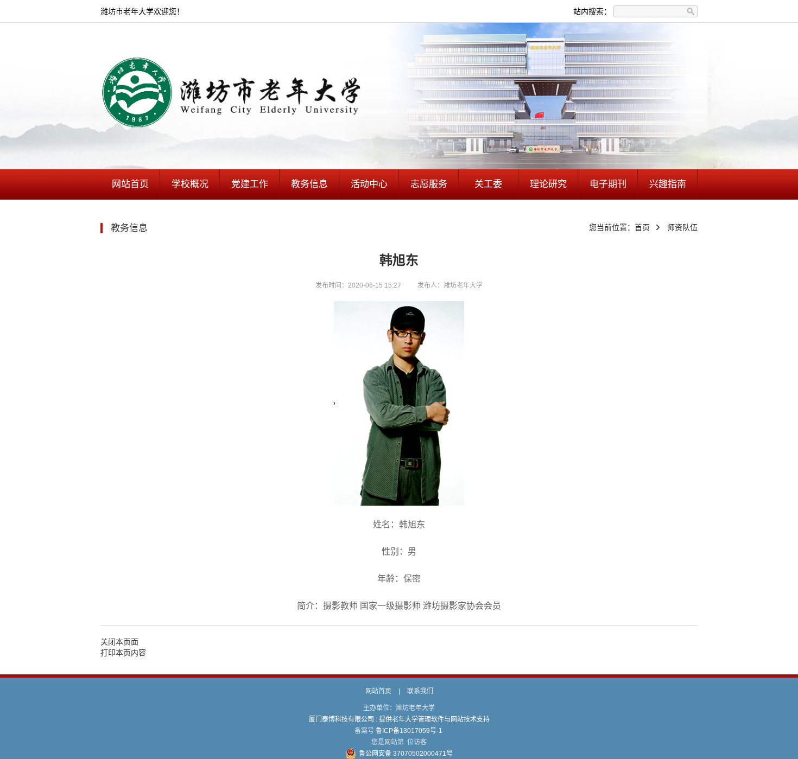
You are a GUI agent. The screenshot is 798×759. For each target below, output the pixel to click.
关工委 (488, 184)
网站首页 (130, 184)
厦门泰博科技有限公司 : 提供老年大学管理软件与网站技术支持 (399, 719)
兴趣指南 (667, 184)
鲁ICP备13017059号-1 (409, 731)
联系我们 (420, 691)
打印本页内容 (123, 652)
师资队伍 (682, 227)
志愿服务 (428, 184)
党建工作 (249, 184)
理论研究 (548, 184)
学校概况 (190, 184)
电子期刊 (608, 184)
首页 (642, 227)
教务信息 (309, 184)
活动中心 (369, 184)
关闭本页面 (119, 641)
